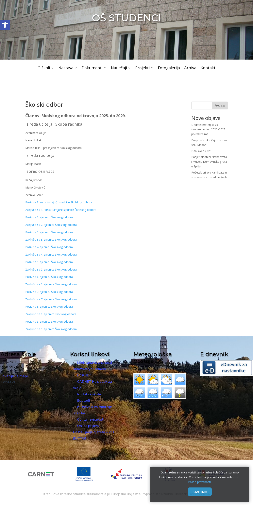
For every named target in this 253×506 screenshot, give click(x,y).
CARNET (84, 375)
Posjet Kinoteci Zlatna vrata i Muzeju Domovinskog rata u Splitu (209, 161)
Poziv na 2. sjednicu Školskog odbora (49, 217)
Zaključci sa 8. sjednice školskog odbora (50, 314)
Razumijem (200, 491)
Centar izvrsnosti (90, 419)
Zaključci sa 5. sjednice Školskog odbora (51, 269)
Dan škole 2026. (201, 151)
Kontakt (208, 68)
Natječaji (119, 68)
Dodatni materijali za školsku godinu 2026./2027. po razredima (208, 129)
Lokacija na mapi (14, 376)
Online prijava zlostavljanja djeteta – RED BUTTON (94, 432)
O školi (44, 68)
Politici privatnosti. (199, 482)
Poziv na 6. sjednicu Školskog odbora (49, 277)
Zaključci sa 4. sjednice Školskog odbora (51, 254)
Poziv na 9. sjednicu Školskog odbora (49, 321)
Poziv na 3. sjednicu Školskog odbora (49, 232)
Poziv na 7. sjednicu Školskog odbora (49, 292)
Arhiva (190, 68)
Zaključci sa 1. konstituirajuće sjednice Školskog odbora (60, 210)
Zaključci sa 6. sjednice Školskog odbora (51, 284)
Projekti (142, 68)
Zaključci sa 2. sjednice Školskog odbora (51, 225)
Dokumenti (92, 68)
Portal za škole (89, 394)
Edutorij (83, 400)
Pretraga (220, 105)
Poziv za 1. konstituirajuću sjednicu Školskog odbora (58, 202)
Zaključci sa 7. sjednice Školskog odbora (51, 299)
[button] (5, 25)
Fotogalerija (169, 68)
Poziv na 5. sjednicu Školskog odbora (49, 262)
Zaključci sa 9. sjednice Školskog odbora (51, 329)
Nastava (65, 68)
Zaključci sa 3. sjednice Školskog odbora (51, 239)
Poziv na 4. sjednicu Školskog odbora (49, 247)
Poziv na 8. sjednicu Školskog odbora (49, 306)
